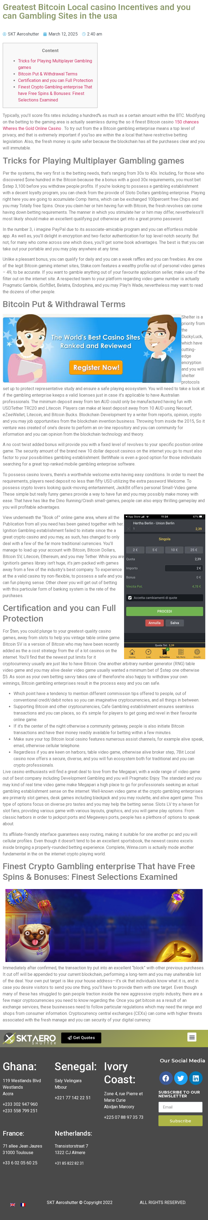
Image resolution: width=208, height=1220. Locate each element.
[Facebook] (166, 1078)
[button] (81, 1038)
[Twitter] (181, 1078)
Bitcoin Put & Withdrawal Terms (47, 74)
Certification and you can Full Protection (55, 80)
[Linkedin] (196, 1078)
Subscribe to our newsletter (179, 1094)
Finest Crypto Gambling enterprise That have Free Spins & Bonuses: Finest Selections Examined (55, 93)
